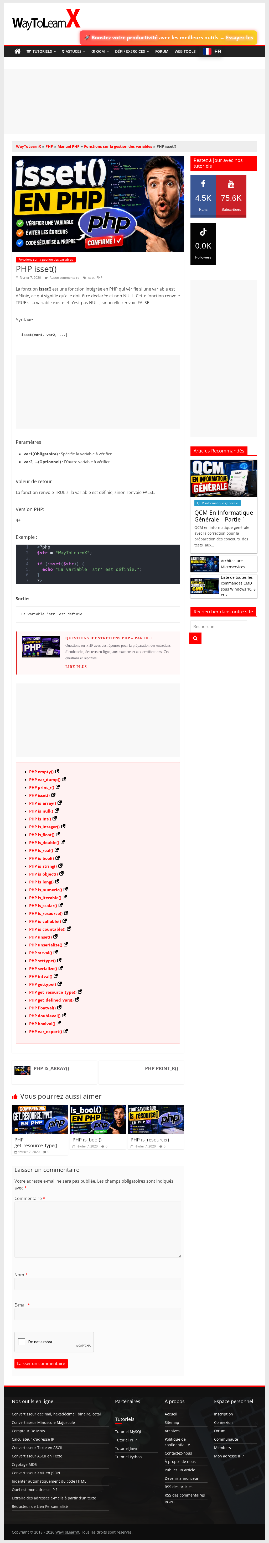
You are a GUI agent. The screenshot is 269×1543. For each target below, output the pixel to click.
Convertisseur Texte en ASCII (37, 1447)
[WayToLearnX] (17, 51)
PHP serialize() (43, 968)
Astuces (73, 51)
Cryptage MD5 (24, 1464)
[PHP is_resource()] (156, 1108)
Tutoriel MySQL (128, 1431)
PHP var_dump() (44, 779)
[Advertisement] (134, 101)
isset (90, 277)
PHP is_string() (43, 866)
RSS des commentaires (185, 1495)
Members (222, 1447)
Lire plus (76, 667)
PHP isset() (39, 795)
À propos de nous (180, 1461)
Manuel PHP (69, 146)
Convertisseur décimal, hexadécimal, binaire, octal (56, 1414)
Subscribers (231, 203)
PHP (49, 146)
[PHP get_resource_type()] (40, 1108)
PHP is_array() (42, 803)
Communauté (226, 1439)
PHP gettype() (42, 984)
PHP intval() (40, 976)
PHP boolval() (42, 1023)
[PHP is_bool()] (98, 1108)
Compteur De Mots (28, 1430)
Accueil (171, 1414)
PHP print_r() (41, 787)
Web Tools (185, 51)
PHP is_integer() (44, 826)
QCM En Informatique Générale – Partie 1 (223, 515)
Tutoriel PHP (126, 1439)
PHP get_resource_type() (52, 992)
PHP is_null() (41, 811)
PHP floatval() (42, 1007)
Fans (203, 203)
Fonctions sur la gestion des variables (118, 146)
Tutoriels (42, 51)
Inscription (223, 1414)
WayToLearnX (28, 146)
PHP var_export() (45, 1031)
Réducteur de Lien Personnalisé (40, 1506)
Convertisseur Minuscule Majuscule (43, 1422)
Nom (21, 1275)
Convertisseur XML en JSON (36, 1472)
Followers (203, 250)
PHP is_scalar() (43, 905)
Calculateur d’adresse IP (33, 1439)
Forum (161, 51)
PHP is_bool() (41, 858)
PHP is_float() (41, 834)
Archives (172, 1430)
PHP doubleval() (44, 1015)
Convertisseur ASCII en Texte (37, 1456)
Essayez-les (239, 37)
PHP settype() (42, 960)
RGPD (169, 1501)
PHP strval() (40, 952)
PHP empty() (41, 771)
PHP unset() (40, 937)
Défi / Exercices (130, 51)
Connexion (223, 1422)
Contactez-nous (178, 1453)
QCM (100, 51)
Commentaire (29, 1198)
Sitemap (172, 1422)
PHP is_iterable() (45, 897)
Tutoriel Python (128, 1456)
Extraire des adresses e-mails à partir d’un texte (54, 1497)
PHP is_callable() (45, 921)
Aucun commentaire (64, 277)
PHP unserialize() (45, 944)
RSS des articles (179, 1486)
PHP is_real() (41, 850)
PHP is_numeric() (45, 889)
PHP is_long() (41, 881)
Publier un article (180, 1469)
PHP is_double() (44, 842)
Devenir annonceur (182, 1478)
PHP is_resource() (46, 913)
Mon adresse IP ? (229, 1456)
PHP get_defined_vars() (51, 1000)
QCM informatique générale (217, 503)
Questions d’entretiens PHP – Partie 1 (109, 638)
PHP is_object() (43, 874)
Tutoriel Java (126, 1448)
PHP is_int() (40, 818)
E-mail (22, 1305)
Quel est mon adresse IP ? (34, 1489)
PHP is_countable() (47, 929)
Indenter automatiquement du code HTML (49, 1481)
